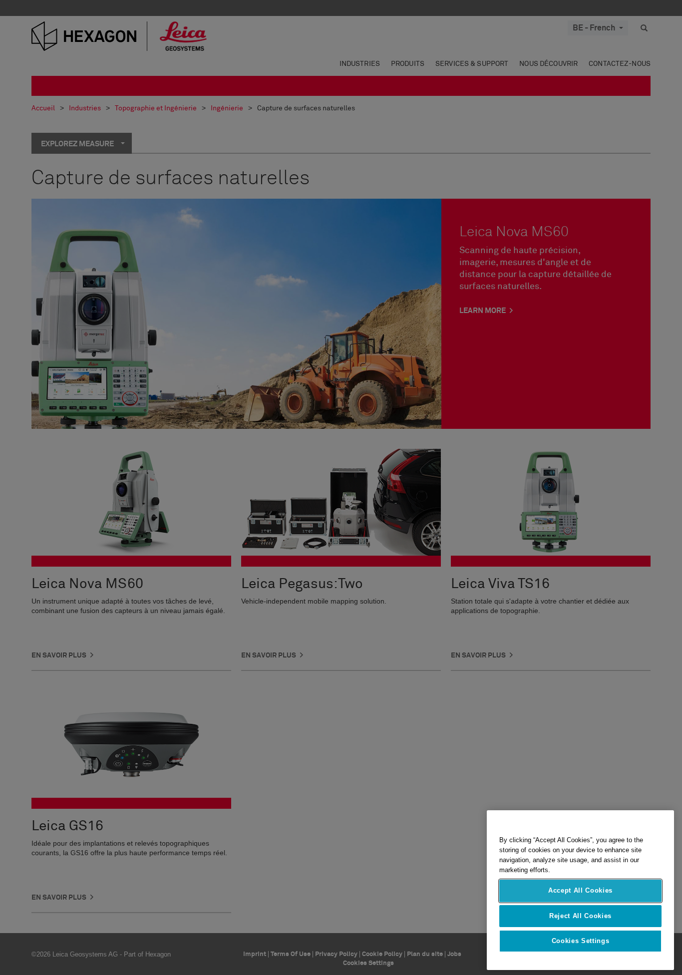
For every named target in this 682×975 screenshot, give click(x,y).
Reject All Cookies (580, 915)
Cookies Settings (581, 941)
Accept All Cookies (580, 890)
